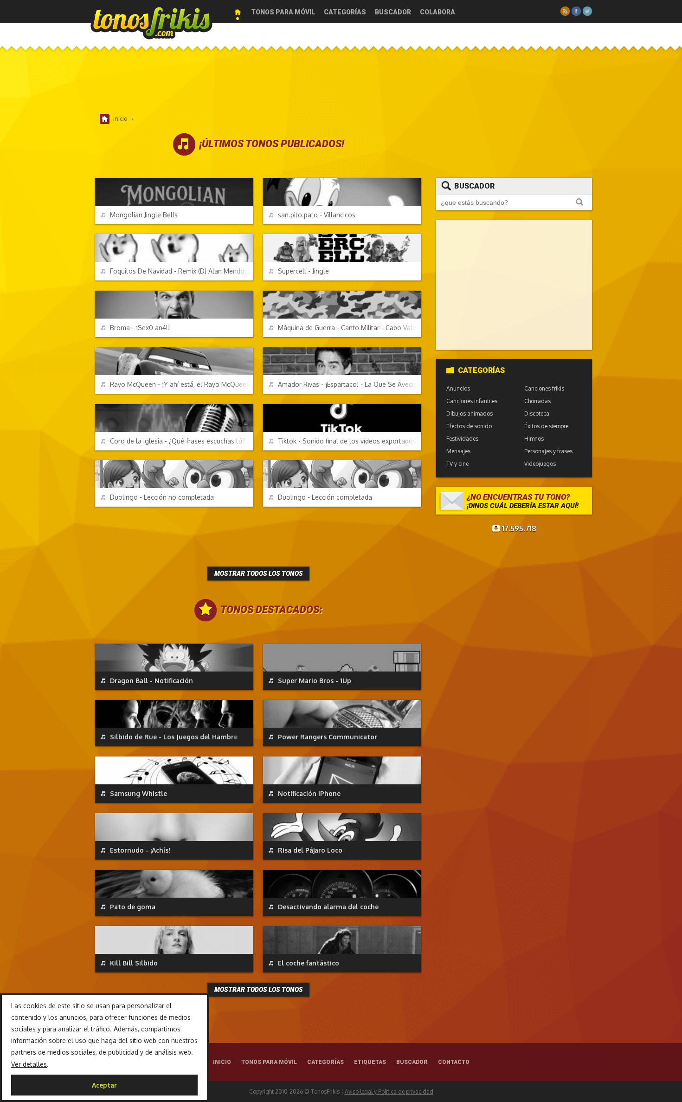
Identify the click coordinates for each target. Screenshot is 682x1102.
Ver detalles (29, 1064)
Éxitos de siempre (546, 426)
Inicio (237, 12)
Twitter (587, 11)
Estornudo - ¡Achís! (140, 850)
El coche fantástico (308, 963)
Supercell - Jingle (303, 271)
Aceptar (104, 1085)
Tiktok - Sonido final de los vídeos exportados (347, 441)
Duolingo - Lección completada (325, 497)
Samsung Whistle (138, 793)
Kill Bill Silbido (134, 963)
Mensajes (458, 451)
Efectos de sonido (469, 426)
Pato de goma (132, 907)
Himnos (534, 438)
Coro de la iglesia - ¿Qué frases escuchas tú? (177, 441)
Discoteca (536, 413)
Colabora (437, 12)
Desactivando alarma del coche (328, 907)
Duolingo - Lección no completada (162, 497)
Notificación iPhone (309, 793)
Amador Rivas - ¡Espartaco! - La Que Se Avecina (349, 384)
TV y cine (457, 463)
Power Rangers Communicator (327, 737)
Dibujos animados (469, 413)
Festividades (462, 438)
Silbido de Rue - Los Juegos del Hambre (174, 737)
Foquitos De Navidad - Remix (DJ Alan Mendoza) (181, 271)
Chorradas (537, 401)
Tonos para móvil (283, 12)
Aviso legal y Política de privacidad (389, 1091)
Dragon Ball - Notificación (151, 681)
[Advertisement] (341, 83)
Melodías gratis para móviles (151, 22)
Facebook (576, 11)
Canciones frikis (544, 388)
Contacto (454, 1062)
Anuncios (458, 388)
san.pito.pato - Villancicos (316, 215)
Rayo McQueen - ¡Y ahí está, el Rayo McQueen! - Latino (181, 384)
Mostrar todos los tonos (258, 573)
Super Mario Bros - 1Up (314, 681)
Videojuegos (540, 463)
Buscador (393, 12)
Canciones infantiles (471, 401)
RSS (565, 11)
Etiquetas (370, 1062)
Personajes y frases (548, 451)
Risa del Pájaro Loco (310, 850)
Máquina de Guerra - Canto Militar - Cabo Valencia (349, 328)
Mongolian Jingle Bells (144, 215)
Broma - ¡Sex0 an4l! (140, 328)
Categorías (345, 12)
